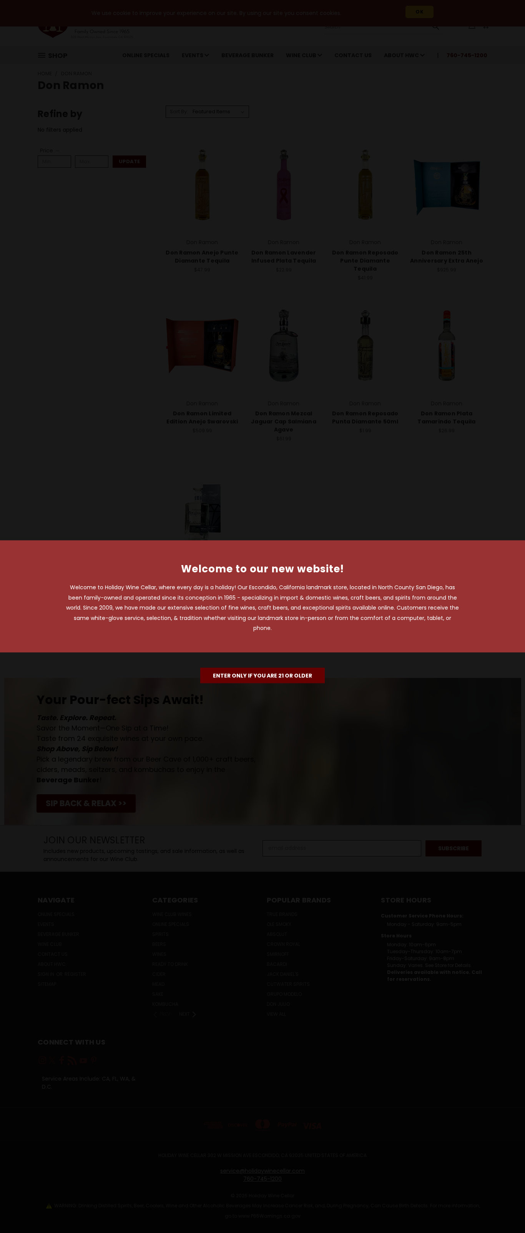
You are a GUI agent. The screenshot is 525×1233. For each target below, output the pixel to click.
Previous (504, 1209)
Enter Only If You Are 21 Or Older (262, 675)
